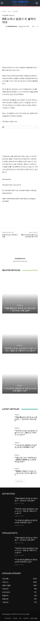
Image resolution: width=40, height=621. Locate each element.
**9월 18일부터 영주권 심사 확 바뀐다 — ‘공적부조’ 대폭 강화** (20, 309)
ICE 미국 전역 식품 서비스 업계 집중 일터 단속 (29, 235)
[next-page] (7, 397)
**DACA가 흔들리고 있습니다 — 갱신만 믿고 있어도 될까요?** (26, 473)
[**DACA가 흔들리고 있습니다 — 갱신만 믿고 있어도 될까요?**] (7, 472)
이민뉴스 (11, 15)
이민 (9, 11)
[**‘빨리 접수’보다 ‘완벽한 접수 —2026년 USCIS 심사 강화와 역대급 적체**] (7, 458)
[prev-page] (3, 397)
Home (4, 11)
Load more (19, 481)
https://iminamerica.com (20, 261)
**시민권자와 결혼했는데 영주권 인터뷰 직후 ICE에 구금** (20, 389)
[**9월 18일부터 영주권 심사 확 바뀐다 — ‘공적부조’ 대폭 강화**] (20, 293)
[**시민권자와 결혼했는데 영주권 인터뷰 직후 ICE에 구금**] (20, 374)
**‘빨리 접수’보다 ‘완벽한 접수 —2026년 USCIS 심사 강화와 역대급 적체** (26, 460)
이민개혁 (15, 11)
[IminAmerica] (4, 26)
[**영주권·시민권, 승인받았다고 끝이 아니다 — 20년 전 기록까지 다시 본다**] (20, 333)
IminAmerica (12, 26)
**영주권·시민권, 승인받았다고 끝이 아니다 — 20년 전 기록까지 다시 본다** (20, 349)
